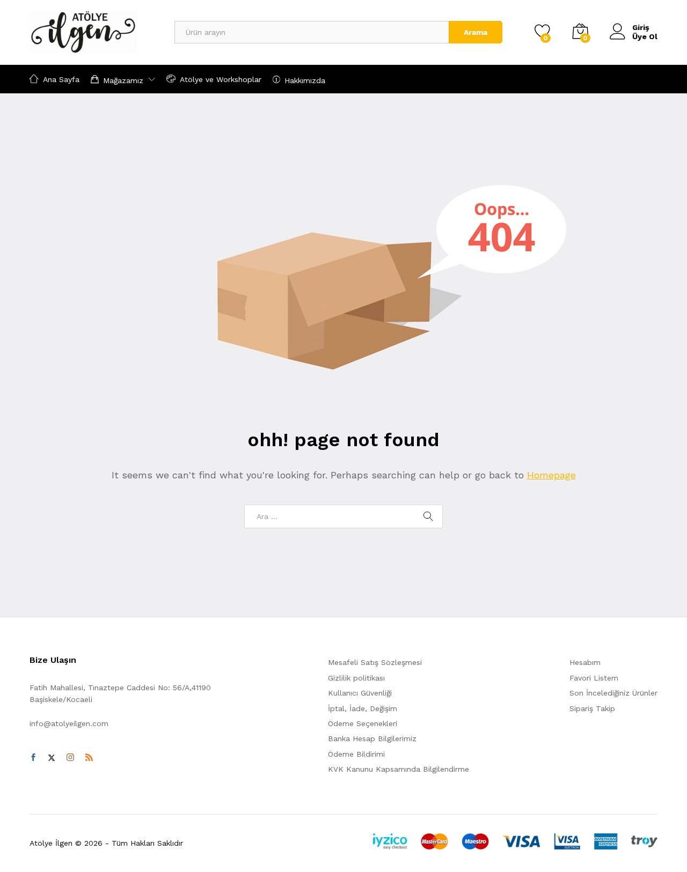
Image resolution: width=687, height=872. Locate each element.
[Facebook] (33, 758)
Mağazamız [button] (123, 80)
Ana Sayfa (61, 79)
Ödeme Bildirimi (356, 754)
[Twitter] (51, 758)
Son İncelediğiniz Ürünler (613, 693)
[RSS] (89, 758)
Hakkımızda (304, 80)
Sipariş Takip (592, 708)
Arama (475, 32)
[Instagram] (70, 758)
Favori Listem (593, 678)
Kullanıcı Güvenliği (360, 693)
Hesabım (585, 662)
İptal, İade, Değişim (362, 708)
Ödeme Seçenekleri (362, 723)
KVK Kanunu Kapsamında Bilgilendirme (398, 769)
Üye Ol (644, 36)
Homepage (551, 475)
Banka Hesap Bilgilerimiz (372, 738)
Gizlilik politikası (356, 678)
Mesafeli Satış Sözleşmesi (375, 662)
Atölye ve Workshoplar (220, 79)
